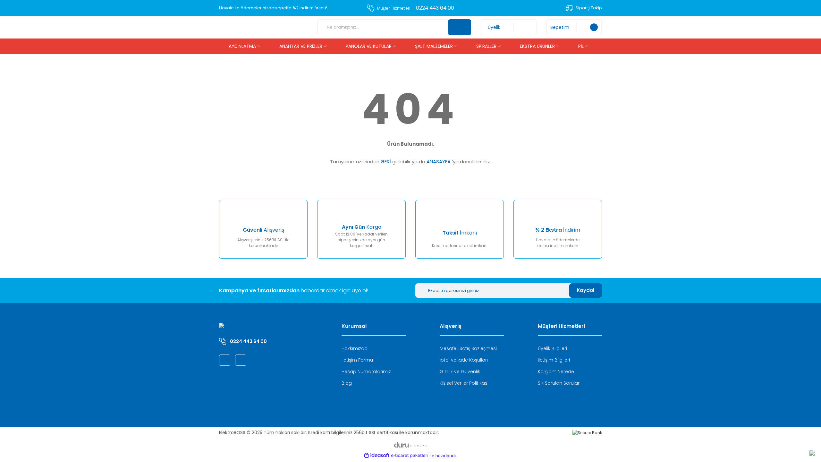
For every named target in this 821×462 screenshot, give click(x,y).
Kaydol (585, 290)
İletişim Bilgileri (554, 360)
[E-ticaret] (409, 455)
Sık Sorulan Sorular (559, 383)
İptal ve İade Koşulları (464, 360)
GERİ (386, 161)
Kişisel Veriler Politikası (464, 383)
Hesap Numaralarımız (366, 371)
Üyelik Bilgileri (552, 348)
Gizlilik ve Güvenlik (460, 371)
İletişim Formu (357, 360)
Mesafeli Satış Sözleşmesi (468, 348)
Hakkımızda (355, 348)
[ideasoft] (377, 456)
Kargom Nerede (556, 371)
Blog (347, 383)
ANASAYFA (439, 161)
